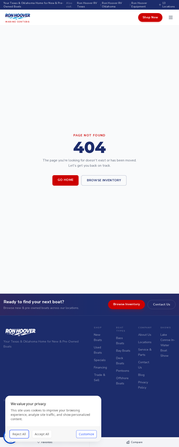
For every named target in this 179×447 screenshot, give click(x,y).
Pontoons (122, 371)
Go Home (65, 180)
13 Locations (168, 4)
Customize (86, 434)
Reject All (19, 434)
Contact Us (161, 304)
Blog (141, 375)
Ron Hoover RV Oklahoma (112, 4)
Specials (100, 360)
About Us (144, 335)
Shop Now (150, 17)
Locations (144, 342)
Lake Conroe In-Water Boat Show (167, 345)
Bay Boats (123, 351)
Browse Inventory (104, 180)
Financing (100, 367)
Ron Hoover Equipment (139, 4)
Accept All (42, 434)
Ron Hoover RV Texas (87, 4)
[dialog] (53, 419)
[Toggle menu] (171, 17)
